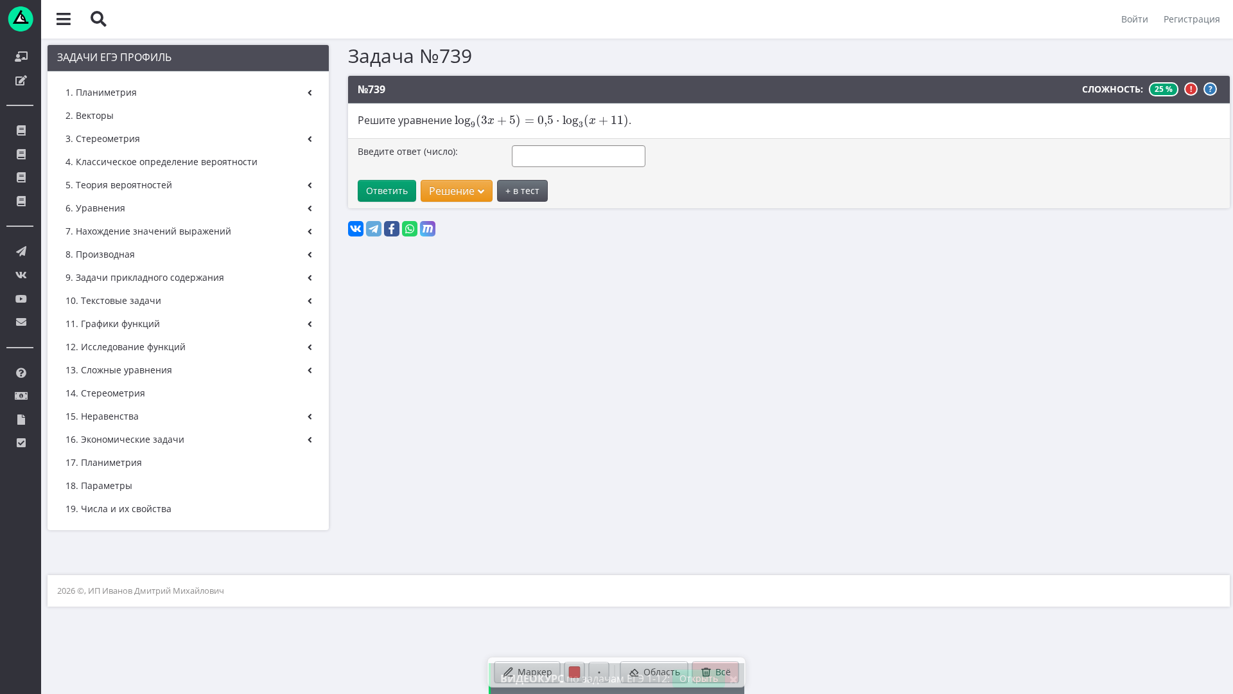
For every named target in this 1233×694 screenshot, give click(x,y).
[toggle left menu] (64, 19)
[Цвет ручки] (574, 672)
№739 (371, 89)
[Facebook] (391, 228)
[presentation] (542, 121)
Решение (452, 191)
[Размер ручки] (599, 672)
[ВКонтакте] (355, 228)
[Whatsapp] (409, 228)
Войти (1134, 19)
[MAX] (427, 228)
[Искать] (98, 19)
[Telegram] (373, 228)
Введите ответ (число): (408, 151)
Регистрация (1192, 19)
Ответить (387, 190)
